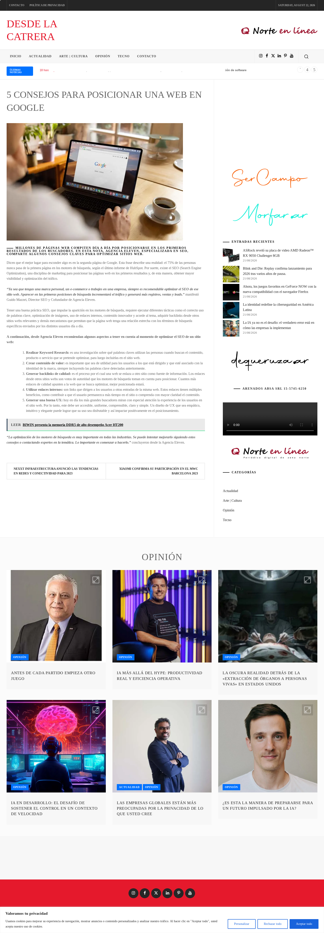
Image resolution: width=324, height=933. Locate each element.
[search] (306, 56)
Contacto (16, 5)
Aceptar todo (304, 924)
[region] (162, 920)
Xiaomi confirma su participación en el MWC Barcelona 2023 (158, 471)
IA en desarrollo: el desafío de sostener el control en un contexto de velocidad (54, 808)
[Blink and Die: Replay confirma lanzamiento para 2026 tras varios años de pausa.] (231, 275)
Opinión (102, 56)
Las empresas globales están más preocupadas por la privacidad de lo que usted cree (160, 808)
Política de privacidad (47, 5)
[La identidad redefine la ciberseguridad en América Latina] (231, 311)
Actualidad (40, 56)
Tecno (124, 56)
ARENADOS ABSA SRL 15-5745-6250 (274, 388)
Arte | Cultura (73, 56)
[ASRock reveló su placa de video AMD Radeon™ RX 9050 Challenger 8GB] (231, 257)
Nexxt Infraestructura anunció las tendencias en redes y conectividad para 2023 (56, 471)
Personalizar (241, 924)
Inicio (15, 56)
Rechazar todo (272, 924)
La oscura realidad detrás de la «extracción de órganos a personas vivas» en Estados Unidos (265, 678)
